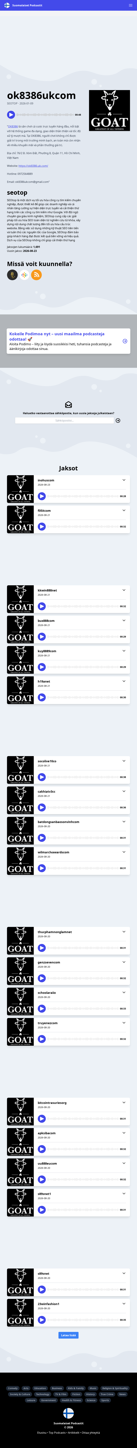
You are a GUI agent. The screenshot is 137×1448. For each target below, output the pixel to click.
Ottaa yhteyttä (91, 1432)
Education (40, 1388)
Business (57, 1388)
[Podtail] (12, 275)
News (122, 1394)
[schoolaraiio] (20, 1001)
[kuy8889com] (20, 660)
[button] (131, 5)
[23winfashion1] (20, 1313)
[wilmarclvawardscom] (20, 861)
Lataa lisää (68, 1335)
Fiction (76, 1394)
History (90, 1394)
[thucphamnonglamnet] (20, 941)
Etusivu (41, 1432)
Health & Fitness (71, 1400)
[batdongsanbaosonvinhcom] (20, 831)
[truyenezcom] (20, 1032)
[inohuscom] (20, 489)
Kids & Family (76, 1388)
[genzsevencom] (20, 971)
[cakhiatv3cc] (20, 800)
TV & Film (60, 1394)
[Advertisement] (68, 39)
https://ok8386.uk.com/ (33, 166)
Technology (42, 1394)
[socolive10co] (20, 770)
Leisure (31, 1400)
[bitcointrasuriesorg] (20, 1111)
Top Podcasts (57, 1432)
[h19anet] (20, 690)
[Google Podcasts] (24, 275)
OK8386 (13, 126)
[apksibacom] (20, 1142)
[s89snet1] (20, 1202)
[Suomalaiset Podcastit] (68, 1413)
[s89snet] (20, 1282)
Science (91, 1400)
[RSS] (36, 275)
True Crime (107, 1394)
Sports (105, 1400)
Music (93, 1388)
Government (48, 1400)
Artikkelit (73, 1432)
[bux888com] (20, 629)
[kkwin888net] (20, 599)
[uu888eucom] (20, 1172)
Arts (26, 1388)
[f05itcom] (20, 519)
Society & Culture (20, 1394)
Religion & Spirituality (115, 1388)
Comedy (13, 1388)
